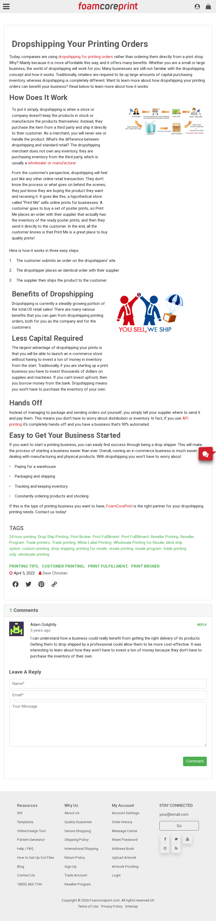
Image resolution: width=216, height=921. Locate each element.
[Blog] (176, 848)
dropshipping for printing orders (85, 56)
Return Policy (75, 858)
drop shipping (63, 548)
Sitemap (131, 906)
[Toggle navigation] (7, 6)
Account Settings (125, 813)
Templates (25, 822)
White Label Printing (94, 542)
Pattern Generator (31, 840)
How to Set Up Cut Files (35, 858)
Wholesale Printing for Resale (139, 542)
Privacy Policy (111, 906)
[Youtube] (187, 839)
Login (116, 875)
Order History (122, 822)
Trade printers (38, 542)
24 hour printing (22, 536)
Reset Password (125, 840)
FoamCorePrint (119, 506)
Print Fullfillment (135, 536)
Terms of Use (88, 906)
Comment (195, 761)
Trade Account (76, 875)
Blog (20, 867)
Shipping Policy (77, 840)
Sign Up (71, 867)
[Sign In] (197, 6)
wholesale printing (33, 554)
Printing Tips (24, 566)
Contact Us (26, 875)
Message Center (124, 831)
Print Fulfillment (106, 536)
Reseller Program (78, 884)
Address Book (123, 849)
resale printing (121, 548)
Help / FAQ (25, 849)
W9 (19, 813)
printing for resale (91, 548)
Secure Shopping (78, 831)
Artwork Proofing (125, 867)
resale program (148, 548)
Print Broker (81, 536)
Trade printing (64, 542)
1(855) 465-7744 (29, 884)
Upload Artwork (124, 858)
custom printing (35, 548)
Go (179, 825)
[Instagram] (165, 848)
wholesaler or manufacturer (52, 163)
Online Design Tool (31, 831)
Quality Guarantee (78, 822)
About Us (72, 813)
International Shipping (81, 849)
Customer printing (63, 566)
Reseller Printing (164, 536)
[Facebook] (165, 839)
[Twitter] (176, 839)
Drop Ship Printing (53, 536)
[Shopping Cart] (208, 6)
